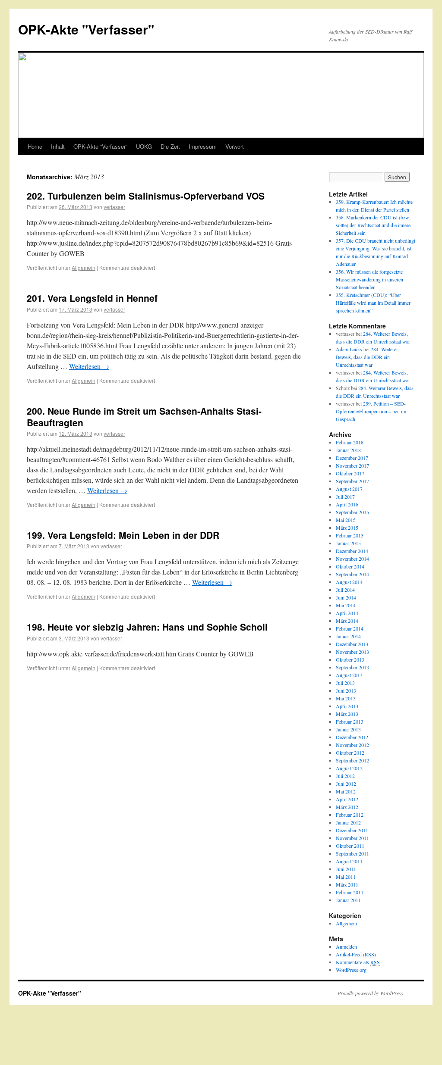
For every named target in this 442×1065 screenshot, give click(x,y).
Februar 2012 (349, 814)
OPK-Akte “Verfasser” (100, 146)
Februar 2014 (349, 628)
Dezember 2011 (352, 830)
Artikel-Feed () (356, 954)
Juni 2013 (346, 690)
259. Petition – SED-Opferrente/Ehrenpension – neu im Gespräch (371, 411)
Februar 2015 (349, 535)
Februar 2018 (349, 442)
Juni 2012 (346, 783)
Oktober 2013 (350, 659)
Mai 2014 (346, 605)
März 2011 (347, 884)
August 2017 (349, 488)
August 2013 (349, 674)
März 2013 (347, 713)
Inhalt (58, 146)
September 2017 (352, 481)
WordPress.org (351, 969)
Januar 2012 (348, 822)
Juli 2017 (345, 496)
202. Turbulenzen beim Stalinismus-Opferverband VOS (146, 195)
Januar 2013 (348, 729)
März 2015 (347, 527)
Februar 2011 (349, 892)
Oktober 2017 (350, 473)
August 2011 (349, 861)
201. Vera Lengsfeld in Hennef (92, 297)
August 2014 (349, 581)
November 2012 (352, 744)
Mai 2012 (346, 791)
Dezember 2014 (352, 550)
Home (35, 146)
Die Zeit (170, 146)
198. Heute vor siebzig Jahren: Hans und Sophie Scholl (147, 626)
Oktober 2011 (350, 845)
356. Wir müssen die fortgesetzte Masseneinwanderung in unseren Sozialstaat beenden (369, 279)
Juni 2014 (346, 597)
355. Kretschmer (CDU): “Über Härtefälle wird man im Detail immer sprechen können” (373, 302)
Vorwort (234, 146)
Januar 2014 (348, 636)
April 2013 (347, 706)
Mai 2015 (346, 519)
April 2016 (347, 504)
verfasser (114, 206)
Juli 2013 (345, 682)
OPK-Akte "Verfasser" (86, 29)
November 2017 (352, 465)
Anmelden (346, 946)
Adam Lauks (349, 349)
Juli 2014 (345, 589)
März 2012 (347, 806)
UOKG (144, 146)
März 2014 (347, 620)
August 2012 (349, 768)
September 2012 (352, 760)
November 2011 (352, 837)
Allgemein (83, 267)
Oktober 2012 (350, 752)
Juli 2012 (345, 775)
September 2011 (352, 853)
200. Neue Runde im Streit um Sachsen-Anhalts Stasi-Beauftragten (144, 416)
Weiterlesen (89, 366)
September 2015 (352, 512)
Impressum (203, 146)
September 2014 (352, 574)
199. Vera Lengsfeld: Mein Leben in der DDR (123, 534)
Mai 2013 (346, 698)
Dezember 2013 (352, 643)
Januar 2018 (348, 450)
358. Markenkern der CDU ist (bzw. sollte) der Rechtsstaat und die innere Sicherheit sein (373, 225)
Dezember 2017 (352, 457)
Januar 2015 (348, 543)
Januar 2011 (348, 899)
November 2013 (352, 651)
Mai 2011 (346, 876)
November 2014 (352, 558)
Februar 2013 (349, 721)
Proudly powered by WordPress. (371, 993)
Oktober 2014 (350, 566)
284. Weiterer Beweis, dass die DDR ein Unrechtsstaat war (367, 357)
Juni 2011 (346, 868)
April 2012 (347, 799)
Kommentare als (358, 962)
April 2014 (347, 612)
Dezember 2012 (352, 737)
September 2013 (352, 667)
